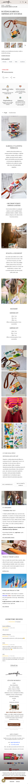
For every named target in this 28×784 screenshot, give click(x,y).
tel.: (14, 744)
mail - (14, 742)
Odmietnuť (18, 781)
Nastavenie (12, 781)
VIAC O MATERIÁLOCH (7, 484)
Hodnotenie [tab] (12, 112)
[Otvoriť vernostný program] (3, 780)
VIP (14, 700)
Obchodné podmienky (14, 696)
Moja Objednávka (14, 685)
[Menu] (25, 2)
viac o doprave (5, 606)
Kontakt (14, 698)
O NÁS (14, 683)
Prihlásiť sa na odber (14, 724)
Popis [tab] (5, 112)
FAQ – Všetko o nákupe (14, 687)
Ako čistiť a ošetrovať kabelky (14, 690)
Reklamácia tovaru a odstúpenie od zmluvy (14, 692)
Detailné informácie (5, 55)
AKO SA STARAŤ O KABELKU (21, 484)
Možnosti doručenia (8, 72)
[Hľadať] (20, 2)
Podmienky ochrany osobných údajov (14, 694)
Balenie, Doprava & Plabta (14, 689)
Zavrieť (23, 81)
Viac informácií (22, 775)
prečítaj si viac (5, 571)
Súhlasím (14, 778)
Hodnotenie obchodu (14, 619)
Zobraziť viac (14, 665)
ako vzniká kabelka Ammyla (8, 537)
